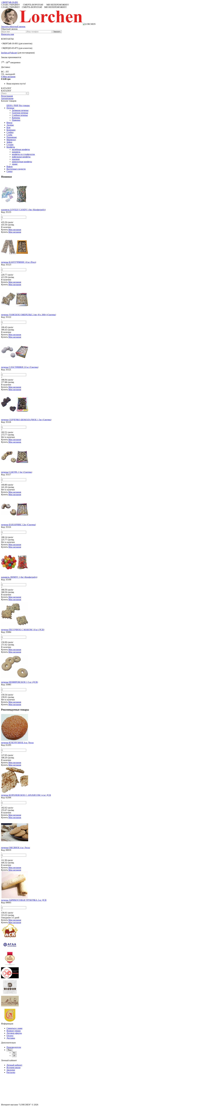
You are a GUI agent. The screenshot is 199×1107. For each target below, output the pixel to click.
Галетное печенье (20, 113)
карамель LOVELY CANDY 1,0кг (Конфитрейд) (23, 209)
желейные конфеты (21, 149)
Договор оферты (14, 1033)
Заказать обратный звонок (13, 26)
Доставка (10, 1038)
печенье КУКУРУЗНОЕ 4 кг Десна (17, 742)
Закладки (10, 1070)
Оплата (9, 1035)
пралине (16, 159)
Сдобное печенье (20, 115)
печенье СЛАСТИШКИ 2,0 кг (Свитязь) (19, 367)
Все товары (24, 105)
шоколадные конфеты (22, 161)
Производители (13, 1047)
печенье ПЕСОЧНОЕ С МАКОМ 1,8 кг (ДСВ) (22, 629)
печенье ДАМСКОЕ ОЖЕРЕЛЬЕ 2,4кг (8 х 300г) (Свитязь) (28, 314)
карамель (16, 152)
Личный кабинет (14, 1065)
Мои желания (14, 229)
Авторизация (7, 98)
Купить (4, 229)
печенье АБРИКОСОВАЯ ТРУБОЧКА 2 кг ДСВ (23, 900)
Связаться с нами (14, 1028)
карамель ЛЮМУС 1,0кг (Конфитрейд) (19, 577)
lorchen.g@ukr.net (9, 53)
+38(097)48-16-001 (9, 2)
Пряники (16, 120)
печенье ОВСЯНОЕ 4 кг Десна (15, 847)
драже (14, 164)
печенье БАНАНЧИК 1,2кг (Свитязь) (18, 524)
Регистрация (7, 96)
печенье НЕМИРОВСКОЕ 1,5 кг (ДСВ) (19, 682)
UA (14, 1056)
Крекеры (16, 118)
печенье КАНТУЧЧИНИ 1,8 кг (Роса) (18, 262)
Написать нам (7, 34)
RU (14, 1053)
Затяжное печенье (20, 110)
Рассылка (10, 1072)
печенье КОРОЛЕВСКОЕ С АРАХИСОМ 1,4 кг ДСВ (26, 795)
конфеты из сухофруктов (23, 154)
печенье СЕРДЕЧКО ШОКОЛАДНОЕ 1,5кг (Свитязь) (26, 419)
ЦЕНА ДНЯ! (12, 105)
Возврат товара (13, 1031)
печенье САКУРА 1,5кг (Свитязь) (16, 472)
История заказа (13, 1067)
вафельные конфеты (21, 157)
